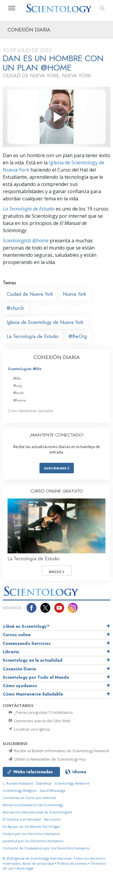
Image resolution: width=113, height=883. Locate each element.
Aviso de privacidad (38, 863)
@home (19, 400)
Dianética (43, 783)
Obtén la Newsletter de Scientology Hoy (49, 759)
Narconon (52, 819)
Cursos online (17, 635)
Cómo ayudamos (20, 686)
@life (17, 378)
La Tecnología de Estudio (29, 208)
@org (17, 385)
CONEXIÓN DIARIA (56, 357)
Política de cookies (72, 863)
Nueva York (74, 294)
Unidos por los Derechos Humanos (31, 833)
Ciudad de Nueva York (30, 294)
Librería (11, 652)
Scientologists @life (24, 369)
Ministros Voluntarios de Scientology (33, 805)
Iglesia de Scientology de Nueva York (45, 322)
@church (15, 308)
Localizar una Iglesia (31, 729)
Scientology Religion (19, 790)
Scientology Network (72, 783)
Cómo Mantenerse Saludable (30, 411)
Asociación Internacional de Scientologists (37, 812)
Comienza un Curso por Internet (29, 797)
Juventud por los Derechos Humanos (33, 841)
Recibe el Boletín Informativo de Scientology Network (61, 750)
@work (18, 393)
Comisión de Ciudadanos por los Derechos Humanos (46, 848)
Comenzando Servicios (27, 643)
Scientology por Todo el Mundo (36, 677)
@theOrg (77, 336)
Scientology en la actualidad (32, 660)
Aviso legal (25, 868)
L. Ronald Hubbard (18, 783)
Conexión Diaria (19, 669)
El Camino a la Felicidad (22, 819)
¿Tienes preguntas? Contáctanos (43, 712)
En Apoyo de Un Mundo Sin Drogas (31, 826)
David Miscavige (52, 790)
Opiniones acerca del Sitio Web (42, 720)
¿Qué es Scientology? (26, 626)
